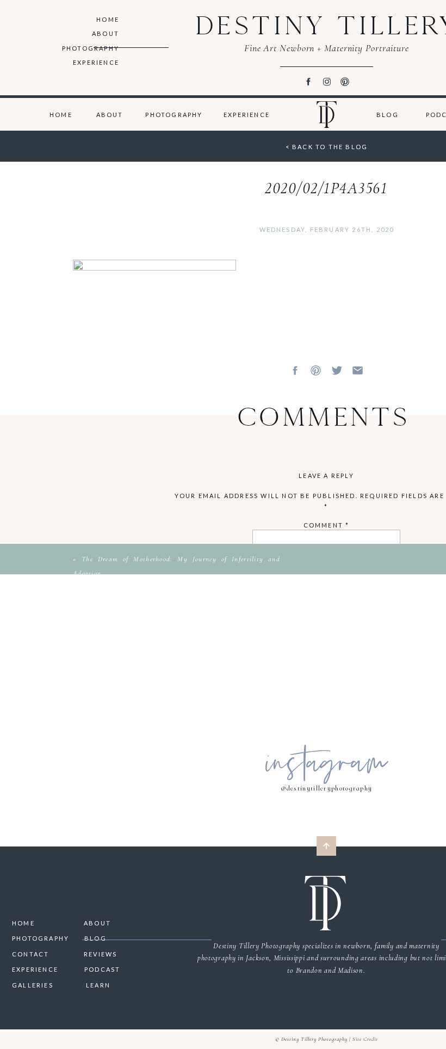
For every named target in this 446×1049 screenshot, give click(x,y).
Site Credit (365, 1039)
